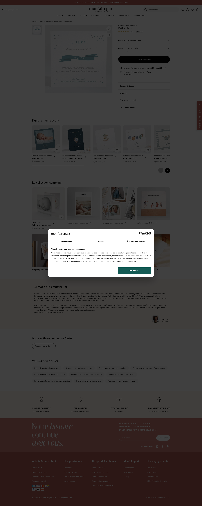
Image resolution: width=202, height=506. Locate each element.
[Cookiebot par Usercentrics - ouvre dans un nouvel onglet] (141, 233)
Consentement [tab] (66, 241)
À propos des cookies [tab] (136, 241)
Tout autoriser (134, 270)
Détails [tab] (101, 241)
